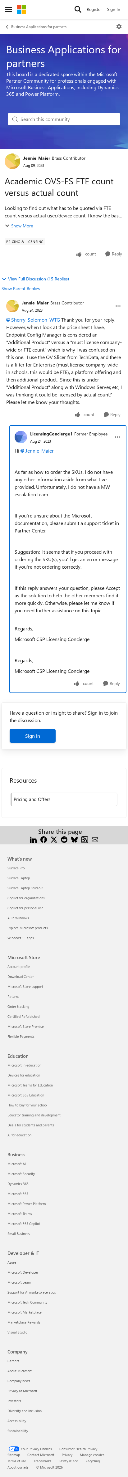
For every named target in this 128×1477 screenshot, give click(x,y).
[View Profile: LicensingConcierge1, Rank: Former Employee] (21, 437)
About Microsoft (19, 1370)
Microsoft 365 (17, 1193)
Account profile (18, 966)
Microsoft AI (16, 1163)
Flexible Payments (20, 1036)
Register (94, 9)
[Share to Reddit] (64, 839)
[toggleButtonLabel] (119, 26)
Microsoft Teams (19, 1213)
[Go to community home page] (21, 9)
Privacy (67, 1454)
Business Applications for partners (38, 26)
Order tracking (18, 1006)
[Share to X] (54, 839)
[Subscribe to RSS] (84, 839)
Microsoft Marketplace (24, 1312)
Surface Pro (16, 868)
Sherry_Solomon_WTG (35, 319)
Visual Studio (17, 1332)
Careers (13, 1360)
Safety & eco (68, 1461)
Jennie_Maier (36, 158)
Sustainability (17, 1430)
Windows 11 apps (20, 937)
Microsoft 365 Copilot (23, 1223)
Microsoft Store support (25, 986)
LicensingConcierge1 (51, 434)
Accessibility (16, 1420)
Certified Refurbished (23, 1016)
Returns (13, 996)
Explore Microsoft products (27, 928)
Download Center (20, 976)
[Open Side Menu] (8, 9)
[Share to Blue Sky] (74, 839)
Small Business (18, 1233)
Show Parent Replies (21, 288)
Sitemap (13, 1454)
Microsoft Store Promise (25, 1026)
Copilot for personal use (25, 908)
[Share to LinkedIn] (33, 839)
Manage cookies (92, 1454)
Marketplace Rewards (23, 1322)
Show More (22, 226)
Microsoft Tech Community (27, 1302)
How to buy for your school (27, 1105)
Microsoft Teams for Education (30, 1085)
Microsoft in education (24, 1065)
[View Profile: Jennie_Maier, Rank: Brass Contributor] (12, 161)
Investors (14, 1400)
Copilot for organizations (26, 898)
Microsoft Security (21, 1173)
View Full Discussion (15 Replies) (38, 279)
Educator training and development (34, 1115)
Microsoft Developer (22, 1272)
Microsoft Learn (19, 1282)
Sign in (32, 735)
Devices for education (23, 1075)
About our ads (18, 1467)
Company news (18, 1380)
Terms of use (16, 1461)
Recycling (92, 1461)
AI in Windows (18, 918)
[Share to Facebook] (43, 839)
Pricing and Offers (32, 799)
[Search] (78, 9)
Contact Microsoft (40, 1454)
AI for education (19, 1135)
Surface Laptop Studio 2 (25, 888)
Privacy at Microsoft (22, 1390)
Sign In (113, 9)
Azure (11, 1262)
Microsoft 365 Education (25, 1095)
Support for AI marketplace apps (31, 1292)
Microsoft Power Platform (26, 1203)
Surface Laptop (18, 878)
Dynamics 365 (18, 1183)
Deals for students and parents (30, 1125)
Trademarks (42, 1461)
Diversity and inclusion (24, 1410)
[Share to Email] (95, 839)
